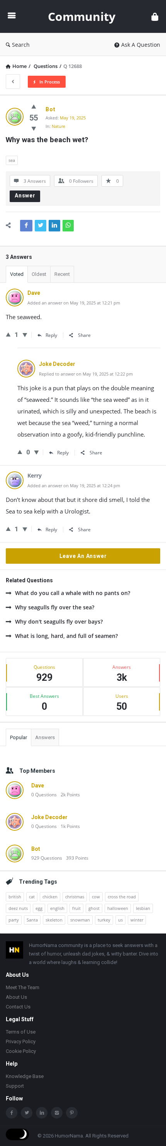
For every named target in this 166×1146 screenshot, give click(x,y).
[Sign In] (154, 16)
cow (96, 896)
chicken (50, 896)
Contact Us (18, 1007)
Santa (32, 920)
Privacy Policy (21, 1041)
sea (11, 160)
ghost (94, 908)
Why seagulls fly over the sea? (54, 607)
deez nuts (18, 908)
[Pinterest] (72, 1113)
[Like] (33, 106)
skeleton (54, 920)
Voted (17, 274)
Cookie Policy (21, 1051)
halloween (117, 908)
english (57, 908)
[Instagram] (57, 1113)
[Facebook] (11, 1113)
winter (136, 920)
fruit (76, 908)
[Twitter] (26, 1113)
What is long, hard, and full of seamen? (66, 635)
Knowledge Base (25, 1076)
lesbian (143, 908)
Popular (18, 737)
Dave (37, 785)
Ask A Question (140, 44)
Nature (58, 126)
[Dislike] (33, 128)
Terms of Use (21, 1032)
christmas (74, 896)
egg (39, 908)
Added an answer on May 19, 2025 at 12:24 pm (73, 485)
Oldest (39, 274)
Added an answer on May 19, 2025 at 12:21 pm (73, 303)
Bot (35, 849)
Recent (62, 274)
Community (81, 16)
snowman (80, 920)
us (120, 920)
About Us (16, 997)
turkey (104, 920)
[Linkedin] (41, 1113)
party (13, 920)
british (14, 896)
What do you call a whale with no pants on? (72, 593)
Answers (45, 737)
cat (32, 896)
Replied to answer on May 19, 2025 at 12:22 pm (86, 374)
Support (15, 1086)
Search (21, 44)
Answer (25, 195)
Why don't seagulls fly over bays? (59, 621)
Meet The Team (22, 987)
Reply (51, 335)
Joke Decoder (49, 817)
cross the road (122, 896)
